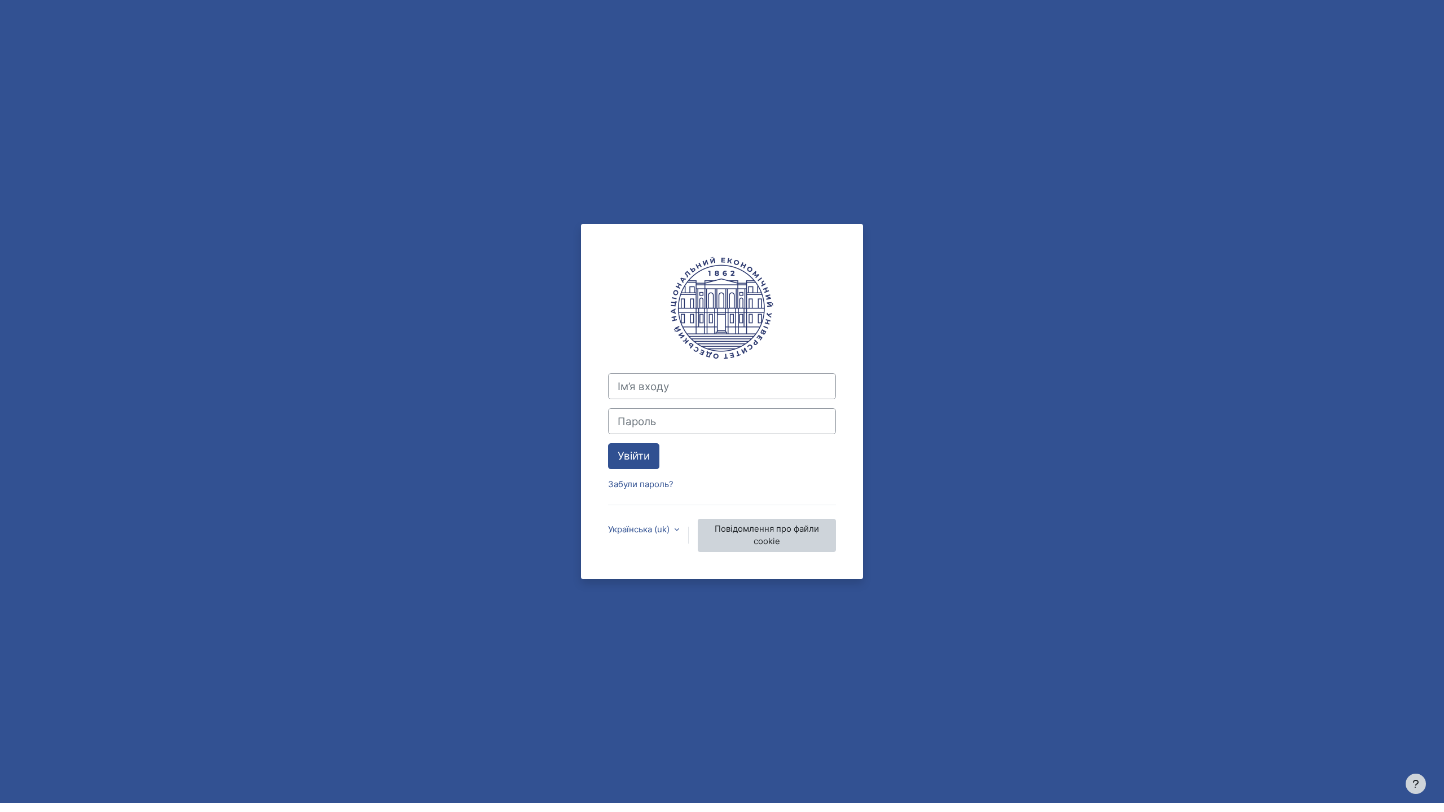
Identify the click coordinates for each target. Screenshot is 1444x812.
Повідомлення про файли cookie (767, 535)
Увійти (634, 455)
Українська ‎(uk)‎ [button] (640, 529)
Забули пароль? (640, 484)
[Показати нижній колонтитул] (1416, 784)
